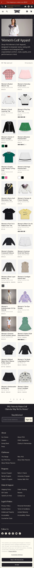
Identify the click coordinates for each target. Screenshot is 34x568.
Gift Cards (4, 492)
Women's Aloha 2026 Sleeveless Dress (25, 334)
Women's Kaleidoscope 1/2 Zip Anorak (8, 308)
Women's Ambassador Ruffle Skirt (8, 387)
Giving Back (5, 443)
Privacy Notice (12, 551)
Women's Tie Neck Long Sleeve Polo (24, 360)
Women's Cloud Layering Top (6, 110)
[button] (31, 11)
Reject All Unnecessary (17, 559)
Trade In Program (6, 479)
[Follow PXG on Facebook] (2, 533)
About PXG (21, 437)
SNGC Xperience (23, 440)
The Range (4, 457)
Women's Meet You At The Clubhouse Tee (25, 224)
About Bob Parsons (24, 460)
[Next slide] (32, 2)
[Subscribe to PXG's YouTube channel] (16, 533)
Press (3, 446)
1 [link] (10, 399)
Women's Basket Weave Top (7, 85)
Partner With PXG (23, 479)
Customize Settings (17, 554)
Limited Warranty (23, 512)
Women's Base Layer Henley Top (8, 277)
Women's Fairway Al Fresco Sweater (24, 199)
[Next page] (23, 399)
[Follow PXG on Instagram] (9, 533)
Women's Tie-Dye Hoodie (24, 307)
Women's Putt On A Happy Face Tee (7, 224)
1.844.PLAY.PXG (6, 496)
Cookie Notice (5, 509)
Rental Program (6, 476)
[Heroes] (28, 6)
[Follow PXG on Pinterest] (13, 533)
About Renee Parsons (8, 463)
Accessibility (5, 515)
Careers (3, 440)
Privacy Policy (5, 506)
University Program (24, 476)
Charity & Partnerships (24, 443)
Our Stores (4, 437)
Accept (17, 564)
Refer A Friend (22, 473)
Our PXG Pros (5, 460)
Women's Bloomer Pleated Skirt (24, 138)
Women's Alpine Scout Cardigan (23, 387)
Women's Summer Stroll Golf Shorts (24, 252)
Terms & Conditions (24, 509)
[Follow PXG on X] (6, 533)
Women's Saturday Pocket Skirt (24, 85)
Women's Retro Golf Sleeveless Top (8, 199)
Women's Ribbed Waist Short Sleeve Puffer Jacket (7, 361)
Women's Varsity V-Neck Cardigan (7, 138)
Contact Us (21, 496)
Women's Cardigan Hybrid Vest (24, 277)
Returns (20, 492)
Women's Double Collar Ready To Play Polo (8, 168)
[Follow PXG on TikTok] (20, 533)
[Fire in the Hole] (25, 6)
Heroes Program (6, 473)
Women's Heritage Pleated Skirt (24, 167)
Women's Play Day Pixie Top (24, 110)
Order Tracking (22, 489)
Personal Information (24, 506)
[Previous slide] (1, 2)
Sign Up (29, 419)
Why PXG (21, 457)
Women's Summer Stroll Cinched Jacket (8, 334)
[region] (17, 553)
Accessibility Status (24, 515)
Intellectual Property (7, 512)
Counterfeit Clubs (6, 518)
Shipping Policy (6, 489)
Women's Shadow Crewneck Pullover (7, 252)
